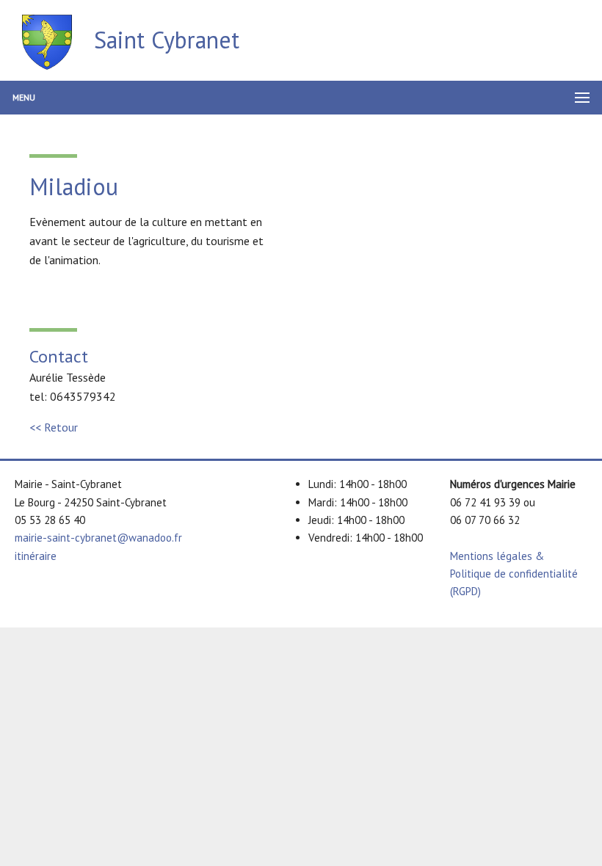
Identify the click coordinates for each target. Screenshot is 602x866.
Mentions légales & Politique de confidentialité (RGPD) (514, 574)
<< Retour (53, 427)
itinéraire (36, 556)
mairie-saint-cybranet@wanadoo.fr (98, 538)
